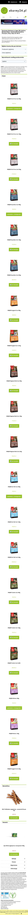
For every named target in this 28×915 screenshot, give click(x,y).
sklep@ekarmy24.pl (7, 905)
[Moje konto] (17, 17)
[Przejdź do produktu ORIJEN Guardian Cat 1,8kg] (14, 230)
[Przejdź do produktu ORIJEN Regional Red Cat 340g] (14, 371)
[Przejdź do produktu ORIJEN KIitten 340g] (14, 689)
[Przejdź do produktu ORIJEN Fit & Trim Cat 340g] (14, 89)
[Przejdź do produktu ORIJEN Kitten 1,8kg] (14, 724)
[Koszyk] (24, 17)
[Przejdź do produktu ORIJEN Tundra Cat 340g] (14, 583)
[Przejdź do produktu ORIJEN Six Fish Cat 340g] (14, 477)
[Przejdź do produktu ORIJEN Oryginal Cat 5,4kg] (14, 759)
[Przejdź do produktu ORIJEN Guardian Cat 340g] (14, 195)
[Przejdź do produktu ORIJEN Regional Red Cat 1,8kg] (14, 406)
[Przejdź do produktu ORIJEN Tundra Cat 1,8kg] (14, 618)
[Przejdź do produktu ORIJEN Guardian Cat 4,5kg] (14, 265)
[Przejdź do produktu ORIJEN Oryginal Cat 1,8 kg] (14, 336)
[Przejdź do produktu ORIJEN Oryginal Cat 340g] (14, 301)
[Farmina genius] (14, 21)
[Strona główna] (14, 10)
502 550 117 (4, 906)
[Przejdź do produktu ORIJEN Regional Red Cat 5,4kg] (14, 442)
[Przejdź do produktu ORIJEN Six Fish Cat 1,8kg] (14, 512)
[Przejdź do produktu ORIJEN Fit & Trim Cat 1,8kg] (14, 124)
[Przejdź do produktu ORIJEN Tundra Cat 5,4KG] (14, 653)
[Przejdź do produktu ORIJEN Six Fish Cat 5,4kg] (14, 547)
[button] (3, 17)
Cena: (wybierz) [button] (6, 52)
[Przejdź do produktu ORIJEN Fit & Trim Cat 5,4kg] (14, 160)
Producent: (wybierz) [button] (8, 49)
